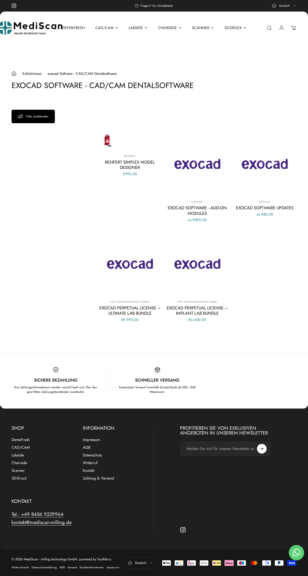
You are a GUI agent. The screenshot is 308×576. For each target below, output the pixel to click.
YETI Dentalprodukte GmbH (130, 302)
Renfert (130, 156)
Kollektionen (32, 73)
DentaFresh (21, 439)
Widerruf (90, 463)
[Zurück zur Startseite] (14, 73)
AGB (86, 447)
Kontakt (89, 470)
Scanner (18, 470)
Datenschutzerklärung (44, 567)
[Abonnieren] (262, 449)
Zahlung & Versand (98, 478)
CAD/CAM (21, 447)
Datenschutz (92, 455)
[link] (38, 514)
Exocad (197, 202)
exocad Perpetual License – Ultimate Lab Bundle (129, 311)
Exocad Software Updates (265, 208)
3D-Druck (19, 478)
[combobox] (284, 6)
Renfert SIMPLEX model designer (130, 165)
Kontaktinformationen (92, 567)
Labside (18, 455)
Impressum (91, 439)
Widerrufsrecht (20, 567)
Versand (72, 567)
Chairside (19, 463)
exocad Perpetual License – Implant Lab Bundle (197, 311)
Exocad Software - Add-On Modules (197, 211)
